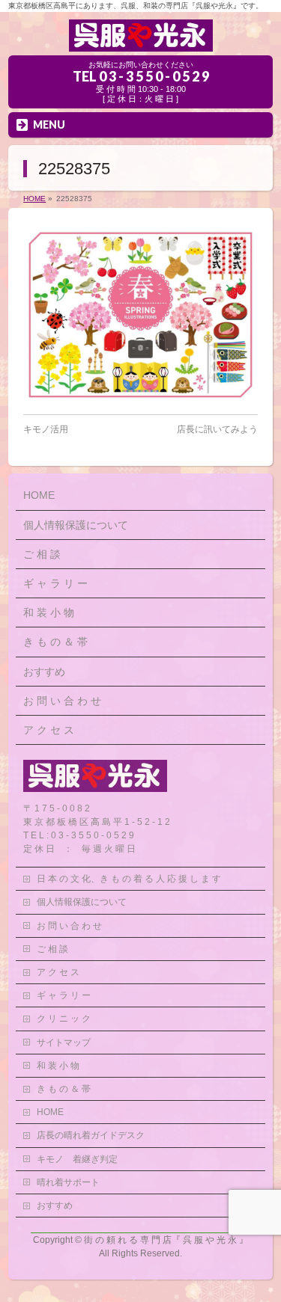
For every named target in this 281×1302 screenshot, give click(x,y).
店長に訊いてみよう (217, 429)
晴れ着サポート (68, 1182)
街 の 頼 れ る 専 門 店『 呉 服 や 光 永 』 (166, 1240)
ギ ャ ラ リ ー (55, 583)
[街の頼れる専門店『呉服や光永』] (141, 39)
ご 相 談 (42, 554)
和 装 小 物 (48, 612)
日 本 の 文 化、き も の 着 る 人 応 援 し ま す (129, 878)
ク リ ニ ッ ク (64, 1018)
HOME (39, 495)
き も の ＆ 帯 (55, 642)
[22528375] (140, 315)
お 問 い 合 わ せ (62, 701)
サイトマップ (64, 1042)
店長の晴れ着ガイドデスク (91, 1135)
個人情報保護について (75, 525)
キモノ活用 (45, 429)
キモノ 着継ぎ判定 (77, 1159)
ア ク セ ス (48, 730)
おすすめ (44, 672)
